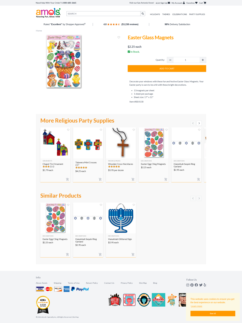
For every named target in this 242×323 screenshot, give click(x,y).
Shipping (57, 283)
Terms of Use (74, 283)
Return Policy (92, 283)
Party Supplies (197, 14)
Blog (155, 283)
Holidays (155, 14)
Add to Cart (167, 68)
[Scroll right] (199, 123)
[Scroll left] (193, 123)
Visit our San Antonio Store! (141, 3)
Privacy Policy (127, 283)
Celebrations (179, 14)
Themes (166, 14)
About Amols (41, 283)
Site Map (143, 283)
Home (39, 30)
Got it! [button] (213, 313)
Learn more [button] (196, 306)
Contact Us (109, 283)
